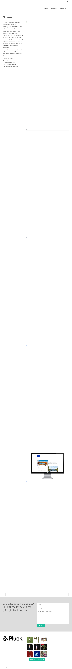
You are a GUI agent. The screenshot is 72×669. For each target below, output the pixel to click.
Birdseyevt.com (9, 58)
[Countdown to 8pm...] (37, 647)
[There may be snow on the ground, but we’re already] (37, 640)
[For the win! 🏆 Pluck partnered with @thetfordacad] (37, 654)
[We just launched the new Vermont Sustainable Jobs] (43, 640)
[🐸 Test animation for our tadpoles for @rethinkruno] (30, 640)
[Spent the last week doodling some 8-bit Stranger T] (43, 647)
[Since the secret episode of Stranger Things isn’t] (30, 647)
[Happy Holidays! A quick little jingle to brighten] (30, 654)
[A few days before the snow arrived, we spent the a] (43, 654)
